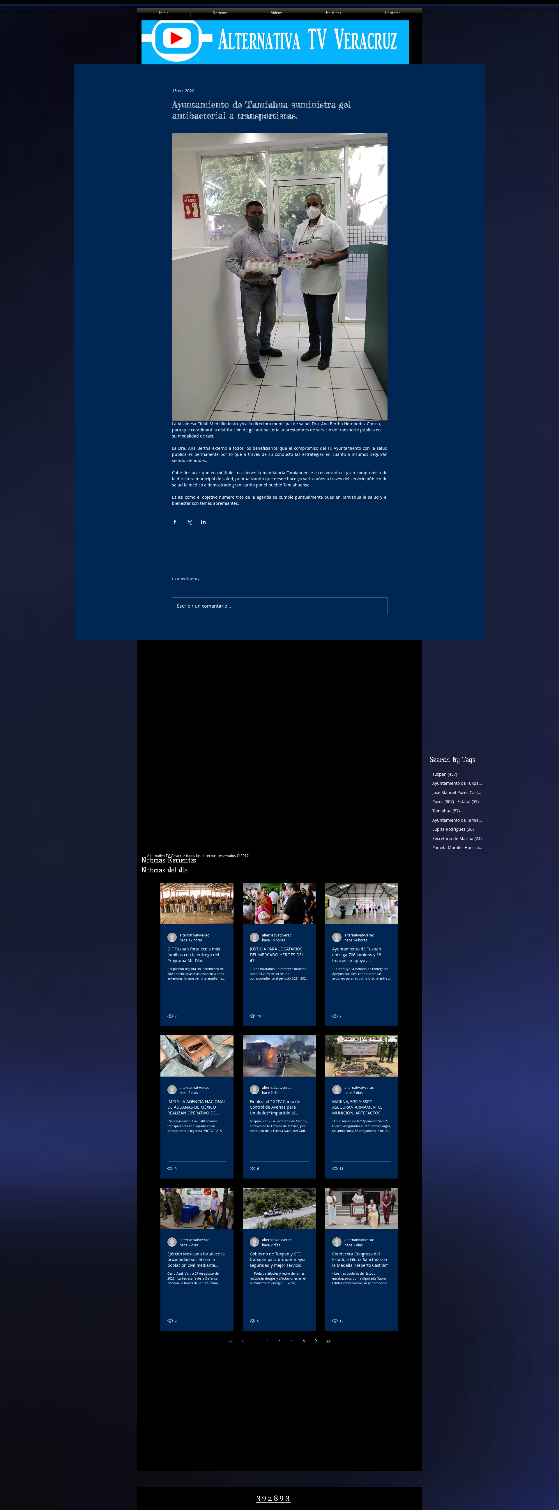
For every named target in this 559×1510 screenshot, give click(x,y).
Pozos (443, 801)
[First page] (230, 1341)
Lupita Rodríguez (453, 829)
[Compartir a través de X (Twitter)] (189, 522)
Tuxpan (444, 774)
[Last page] (328, 1341)
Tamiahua (446, 811)
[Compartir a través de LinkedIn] (203, 522)
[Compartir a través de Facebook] (175, 522)
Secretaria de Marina (457, 838)
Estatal (468, 801)
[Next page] (316, 1341)
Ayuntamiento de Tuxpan (457, 783)
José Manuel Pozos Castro (457, 792)
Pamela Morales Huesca (457, 847)
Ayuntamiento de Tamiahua (457, 820)
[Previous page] (243, 1341)
